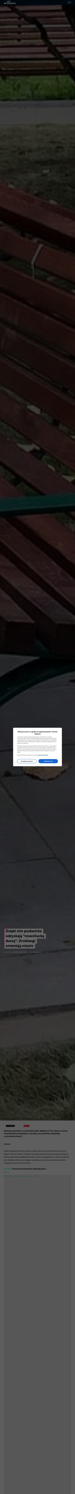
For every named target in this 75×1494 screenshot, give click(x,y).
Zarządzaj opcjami (27, 761)
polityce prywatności (42, 755)
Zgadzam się (48, 761)
